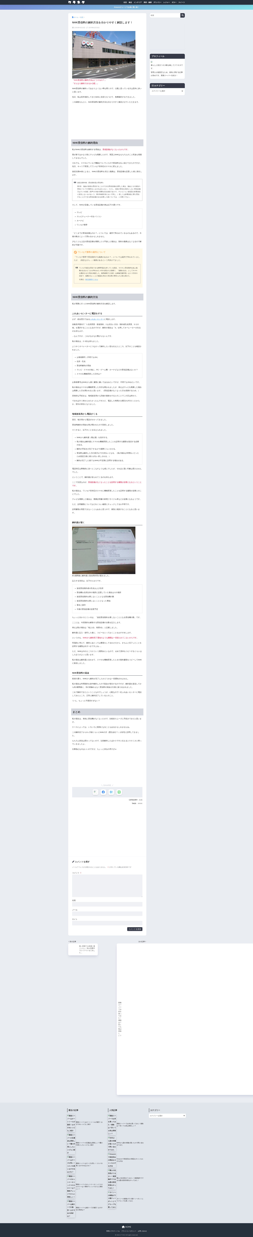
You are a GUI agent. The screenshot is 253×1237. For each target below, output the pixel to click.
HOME (128, 1227)
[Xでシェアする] (95, 792)
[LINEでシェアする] (119, 792)
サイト (74, 919)
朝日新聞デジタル (91, 279)
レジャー (166, 2)
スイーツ (181, 2)
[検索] (182, 15)
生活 (125, 2)
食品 (130, 2)
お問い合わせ (142, 1231)
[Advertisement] (107, 119)
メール (74, 910)
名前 (74, 900)
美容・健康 (148, 2)
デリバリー (157, 2)
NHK (140, 803)
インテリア (138, 2)
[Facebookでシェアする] (103, 792)
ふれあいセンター (97, 319)
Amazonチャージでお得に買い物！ (126, 7)
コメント (77, 873)
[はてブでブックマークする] (111, 792)
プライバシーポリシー (128, 1231)
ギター (174, 2)
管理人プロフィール (113, 1231)
